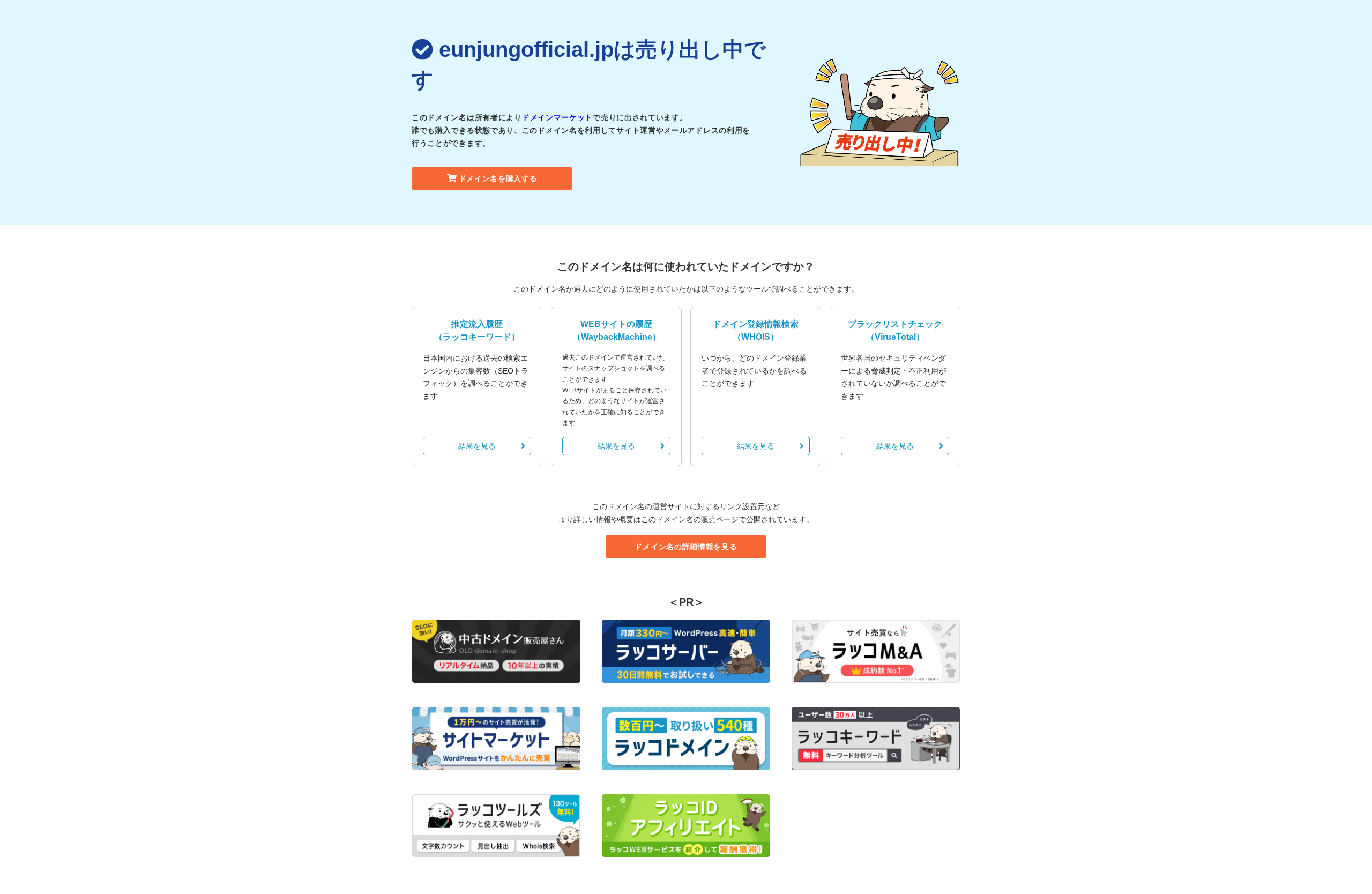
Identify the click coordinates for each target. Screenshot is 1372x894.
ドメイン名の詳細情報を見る (686, 546)
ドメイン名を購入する (498, 178)
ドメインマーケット (557, 117)
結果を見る (477, 446)
